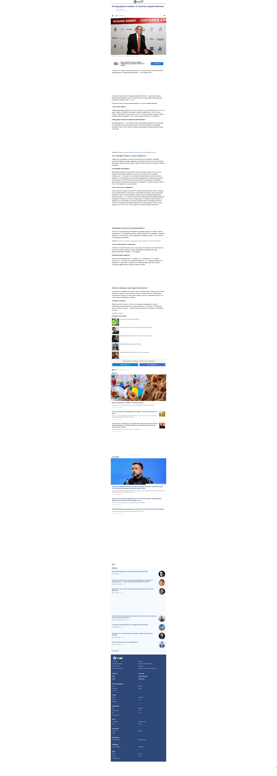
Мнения (114, 568)
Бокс (139, 699)
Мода (139, 755)
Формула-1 (114, 701)
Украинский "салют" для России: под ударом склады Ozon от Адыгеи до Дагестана (132, 589)
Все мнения (115, 650)
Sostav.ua (131, 100)
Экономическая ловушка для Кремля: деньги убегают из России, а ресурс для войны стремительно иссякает (134, 616)
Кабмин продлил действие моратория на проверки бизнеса (137, 152)
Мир (113, 676)
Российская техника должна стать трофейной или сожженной (130, 624)
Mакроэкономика (142, 739)
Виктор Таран (115, 592)
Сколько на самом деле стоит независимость (125, 642)
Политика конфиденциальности (145, 663)
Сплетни (140, 753)
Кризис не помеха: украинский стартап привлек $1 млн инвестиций (139, 241)
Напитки (140, 730)
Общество (141, 679)
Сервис (140, 723)
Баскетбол (140, 697)
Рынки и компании (120, 9)
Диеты (113, 733)
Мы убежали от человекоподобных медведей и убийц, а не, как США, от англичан (132, 634)
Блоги (114, 679)
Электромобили (142, 721)
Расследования (142, 676)
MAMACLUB (141, 746)
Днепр (139, 688)
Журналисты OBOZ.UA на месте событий (147, 668)
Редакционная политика (117, 313)
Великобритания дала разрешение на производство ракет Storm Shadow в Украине (138, 509)
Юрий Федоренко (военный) (119, 620)
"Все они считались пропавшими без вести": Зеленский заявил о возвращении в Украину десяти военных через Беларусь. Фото (137, 499)
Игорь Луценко (115, 573)
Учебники (140, 708)
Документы (141, 666)
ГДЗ (113, 708)
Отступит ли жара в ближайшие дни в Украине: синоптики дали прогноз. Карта (134, 412)
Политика (141, 673)
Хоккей (113, 699)
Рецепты (114, 730)
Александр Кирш (116, 637)
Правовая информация (117, 663)
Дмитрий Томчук (116, 644)
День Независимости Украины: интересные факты (128, 402)
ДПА (139, 710)
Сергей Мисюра (116, 627)
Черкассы (114, 690)
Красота (114, 755)
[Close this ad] (276, 768)
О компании (114, 661)
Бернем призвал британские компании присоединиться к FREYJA (127, 511)
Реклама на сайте (116, 666)
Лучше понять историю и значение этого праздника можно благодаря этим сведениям (133, 405)
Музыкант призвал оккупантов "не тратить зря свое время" (126, 429)
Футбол (114, 697)
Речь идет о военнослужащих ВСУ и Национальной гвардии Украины (128, 502)
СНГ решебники (115, 715)
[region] (138, 84)
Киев (113, 686)
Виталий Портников (117, 584)
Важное (114, 373)
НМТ (139, 712)
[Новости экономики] (114, 370)
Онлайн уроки (115, 710)
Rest (113, 564)
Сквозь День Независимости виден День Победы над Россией (129, 571)
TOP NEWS (115, 457)
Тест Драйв (114, 721)
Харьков (140, 686)
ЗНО (113, 712)
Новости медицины (116, 746)
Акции (113, 723)
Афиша (113, 753)
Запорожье (114, 688)
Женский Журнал (116, 758)
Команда (140, 661)
